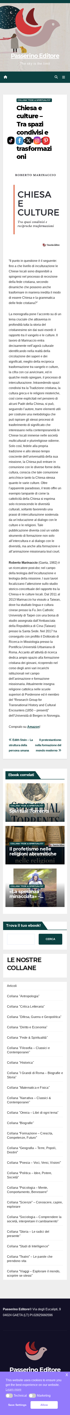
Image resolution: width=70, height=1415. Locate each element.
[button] (56, 77)
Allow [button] (44, 1404)
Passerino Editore (35, 55)
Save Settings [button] (17, 1404)
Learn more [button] (13, 1389)
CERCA (50, 939)
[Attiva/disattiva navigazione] (63, 77)
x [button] (67, 1374)
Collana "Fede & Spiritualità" (34, 100)
